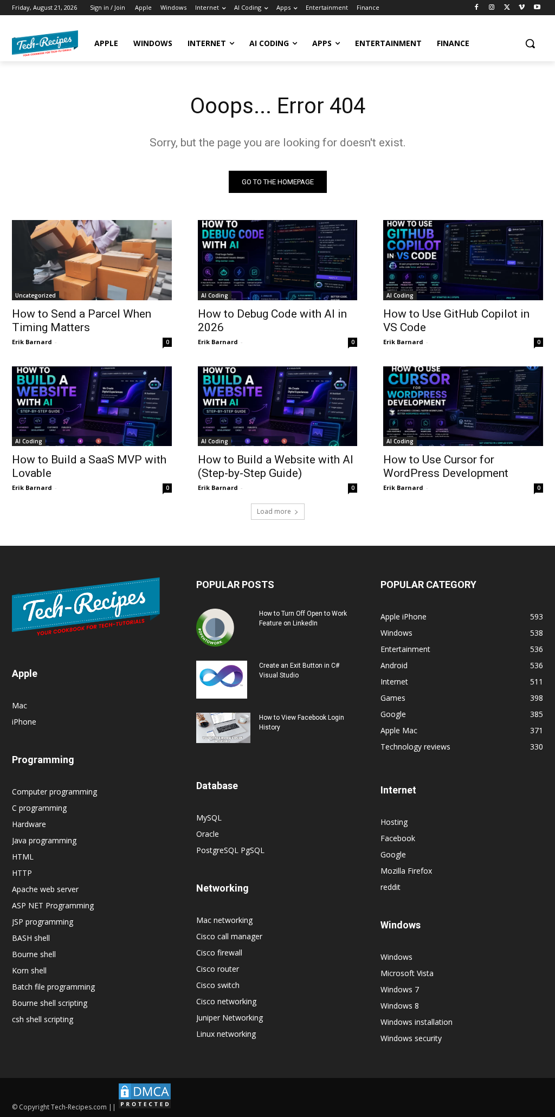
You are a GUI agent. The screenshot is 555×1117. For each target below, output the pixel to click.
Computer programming (54, 791)
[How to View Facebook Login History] (223, 728)
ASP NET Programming (53, 905)
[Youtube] (537, 8)
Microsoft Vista (407, 973)
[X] (507, 8)
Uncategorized (35, 295)
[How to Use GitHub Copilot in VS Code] (463, 260)
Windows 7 (399, 989)
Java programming (44, 840)
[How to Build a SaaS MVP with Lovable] (92, 406)
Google (393, 854)
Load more (274, 511)
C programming (39, 808)
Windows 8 (399, 1005)
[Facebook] (476, 8)
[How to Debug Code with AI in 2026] (278, 260)
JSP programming (42, 921)
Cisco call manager (229, 936)
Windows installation (416, 1022)
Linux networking (226, 1034)
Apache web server (45, 889)
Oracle (207, 834)
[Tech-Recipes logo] (45, 43)
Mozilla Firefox (406, 871)
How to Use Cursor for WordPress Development (445, 466)
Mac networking (224, 920)
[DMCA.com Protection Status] (145, 1107)
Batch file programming (53, 987)
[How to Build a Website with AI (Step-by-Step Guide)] (278, 406)
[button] (530, 43)
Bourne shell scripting (49, 1003)
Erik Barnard (32, 342)
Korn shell (29, 970)
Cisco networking (226, 1001)
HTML (23, 856)
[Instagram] (492, 8)
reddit (390, 887)
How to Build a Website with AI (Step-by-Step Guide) (275, 466)
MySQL (209, 817)
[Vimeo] (521, 8)
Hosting (394, 822)
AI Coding (214, 295)
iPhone (24, 721)
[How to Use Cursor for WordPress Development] (463, 406)
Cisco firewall (219, 952)
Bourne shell (34, 954)
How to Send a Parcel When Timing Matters (81, 320)
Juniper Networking (229, 1017)
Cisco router (217, 969)
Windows (396, 957)
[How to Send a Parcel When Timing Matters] (92, 260)
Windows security (411, 1038)
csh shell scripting (42, 1019)
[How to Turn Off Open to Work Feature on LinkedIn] (215, 628)
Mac (19, 705)
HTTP (22, 873)
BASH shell (31, 938)
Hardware (29, 824)
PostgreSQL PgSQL (230, 850)
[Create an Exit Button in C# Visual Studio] (221, 680)
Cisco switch (218, 985)
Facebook (397, 838)
